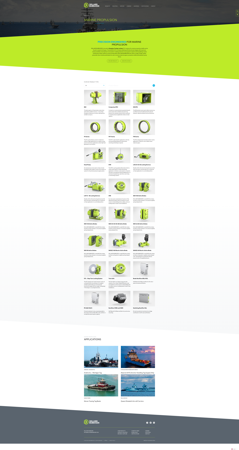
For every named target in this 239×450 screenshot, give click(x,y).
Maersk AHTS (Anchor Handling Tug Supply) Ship (137, 373)
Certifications (145, 6)
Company (129, 6)
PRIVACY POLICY (112, 440)
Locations (136, 6)
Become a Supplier (122, 433)
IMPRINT (105, 440)
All (86, 85)
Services (122, 6)
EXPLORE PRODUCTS (112, 60)
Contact (153, 6)
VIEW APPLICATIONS (126, 60)
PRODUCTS (90, 23)
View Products (121, 430)
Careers (147, 430)
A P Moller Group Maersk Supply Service (129, 369)
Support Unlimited (122, 432)
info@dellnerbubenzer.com (91, 432)
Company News (135, 430)
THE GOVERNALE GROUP (151, 440)
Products (107, 6)
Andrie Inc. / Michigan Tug (89, 369)
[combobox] (234, 449)
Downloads (134, 432)
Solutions (115, 6)
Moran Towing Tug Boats (92, 401)
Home (85, 23)
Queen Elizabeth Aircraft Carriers (132, 401)
